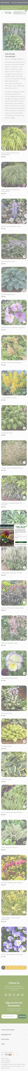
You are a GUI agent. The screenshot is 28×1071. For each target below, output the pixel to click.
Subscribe (21, 542)
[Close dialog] (27, 525)
